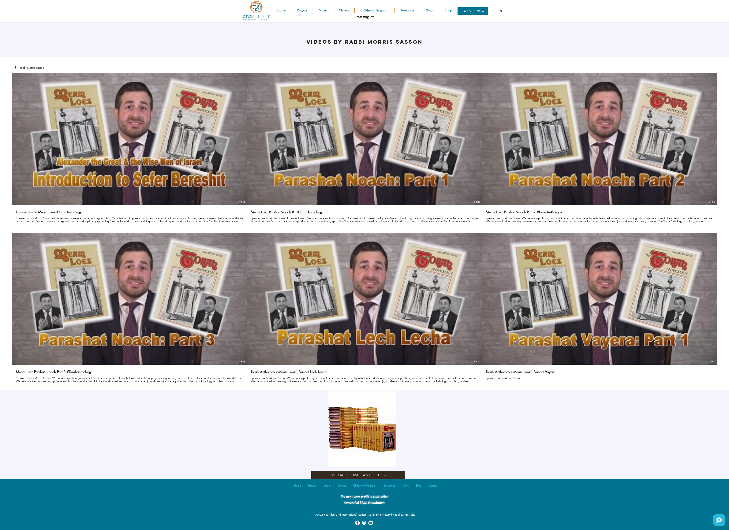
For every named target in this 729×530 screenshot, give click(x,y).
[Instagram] (364, 523)
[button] (323, 10)
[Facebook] (357, 523)
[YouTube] (370, 523)
